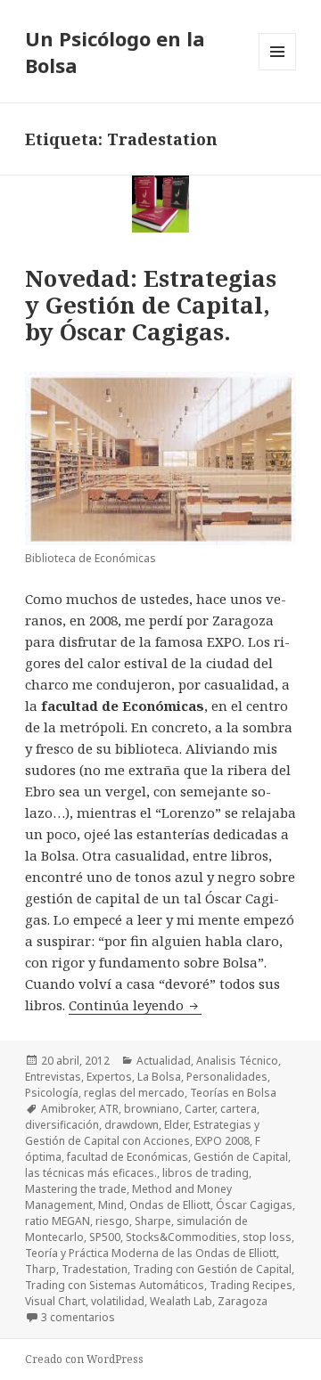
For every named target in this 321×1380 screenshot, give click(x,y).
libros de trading (205, 1172)
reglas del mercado (134, 1092)
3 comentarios (78, 1317)
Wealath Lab (181, 1301)
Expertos (109, 1076)
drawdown (131, 1124)
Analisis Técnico (237, 1060)
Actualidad (163, 1060)
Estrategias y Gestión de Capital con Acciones (142, 1132)
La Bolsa (159, 1076)
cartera (238, 1108)
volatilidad (117, 1301)
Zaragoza (243, 1301)
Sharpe (153, 1221)
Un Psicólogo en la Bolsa (115, 51)
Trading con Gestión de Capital (212, 1269)
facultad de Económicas (127, 1156)
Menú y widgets (277, 69)
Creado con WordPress (84, 1359)
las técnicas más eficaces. (91, 1172)
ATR (109, 1108)
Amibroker (67, 1108)
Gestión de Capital (240, 1156)
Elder (176, 1124)
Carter (200, 1108)
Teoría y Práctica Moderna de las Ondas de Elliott (150, 1253)
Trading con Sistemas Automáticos (114, 1285)
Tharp (40, 1269)
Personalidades (227, 1076)
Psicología (51, 1092)
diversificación (62, 1124)
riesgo (112, 1221)
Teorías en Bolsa (233, 1092)
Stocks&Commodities (181, 1237)
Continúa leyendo (135, 1005)
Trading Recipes (251, 1285)
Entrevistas (53, 1076)
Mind (111, 1205)
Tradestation (95, 1269)
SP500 (104, 1237)
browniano (151, 1108)
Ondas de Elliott (169, 1205)
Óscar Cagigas (254, 1205)
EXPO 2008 (222, 1140)
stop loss (267, 1237)
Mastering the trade (76, 1188)
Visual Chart (55, 1301)
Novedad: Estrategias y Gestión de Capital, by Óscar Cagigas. (150, 304)
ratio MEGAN (57, 1221)
